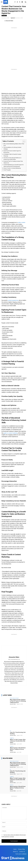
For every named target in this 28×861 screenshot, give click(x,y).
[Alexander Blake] (3, 21)
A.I (10, 730)
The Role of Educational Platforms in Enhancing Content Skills (12, 158)
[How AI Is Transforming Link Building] (5, 733)
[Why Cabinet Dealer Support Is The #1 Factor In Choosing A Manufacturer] (5, 700)
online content (21, 222)
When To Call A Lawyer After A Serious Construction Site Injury (18, 741)
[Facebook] (15, 2)
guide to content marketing (10, 433)
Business (4, 15)
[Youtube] (22, 2)
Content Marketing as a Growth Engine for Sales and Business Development (14, 165)
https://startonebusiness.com (14, 659)
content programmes (13, 300)
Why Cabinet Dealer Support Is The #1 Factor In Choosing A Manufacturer (18, 701)
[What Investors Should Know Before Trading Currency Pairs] (5, 748)
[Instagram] (17, 2)
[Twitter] (20, 2)
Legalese (12, 776)
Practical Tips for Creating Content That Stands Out (13, 162)
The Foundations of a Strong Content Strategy (12, 148)
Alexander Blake (9, 20)
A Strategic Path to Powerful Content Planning (12, 155)
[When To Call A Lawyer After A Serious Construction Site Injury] (5, 740)
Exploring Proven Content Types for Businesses (12, 151)
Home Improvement (14, 761)
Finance (11, 746)
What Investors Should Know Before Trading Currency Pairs (18, 749)
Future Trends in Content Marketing (12, 168)
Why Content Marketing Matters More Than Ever (14, 144)
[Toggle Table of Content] (23, 141)
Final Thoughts (7, 170)
